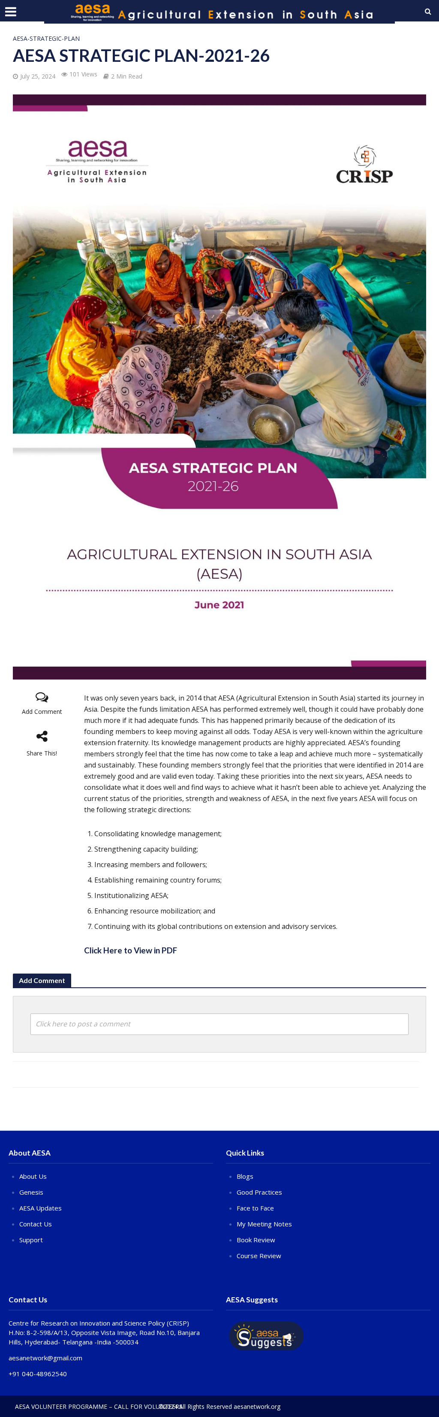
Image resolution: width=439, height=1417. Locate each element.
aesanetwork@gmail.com (45, 1357)
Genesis (31, 1192)
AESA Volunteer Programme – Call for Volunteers (99, 1406)
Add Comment (42, 711)
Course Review (259, 1255)
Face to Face (255, 1208)
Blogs (245, 1176)
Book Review (256, 1239)
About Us (33, 1176)
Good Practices (259, 1192)
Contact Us (35, 1224)
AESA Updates (40, 1208)
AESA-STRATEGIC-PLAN (46, 38)
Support (31, 1239)
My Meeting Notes (264, 1224)
